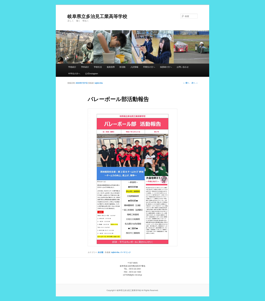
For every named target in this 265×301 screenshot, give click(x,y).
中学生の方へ (74, 73)
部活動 (122, 66)
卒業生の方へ (149, 66)
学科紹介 (85, 66)
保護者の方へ (166, 66)
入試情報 (134, 66)
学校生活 (98, 66)
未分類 (100, 252)
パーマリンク (125, 252)
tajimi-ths (99, 83)
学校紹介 (72, 66)
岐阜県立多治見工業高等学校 (97, 16)
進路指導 (111, 66)
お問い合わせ (183, 66)
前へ (186, 82)
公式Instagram (91, 73)
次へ (195, 82)
